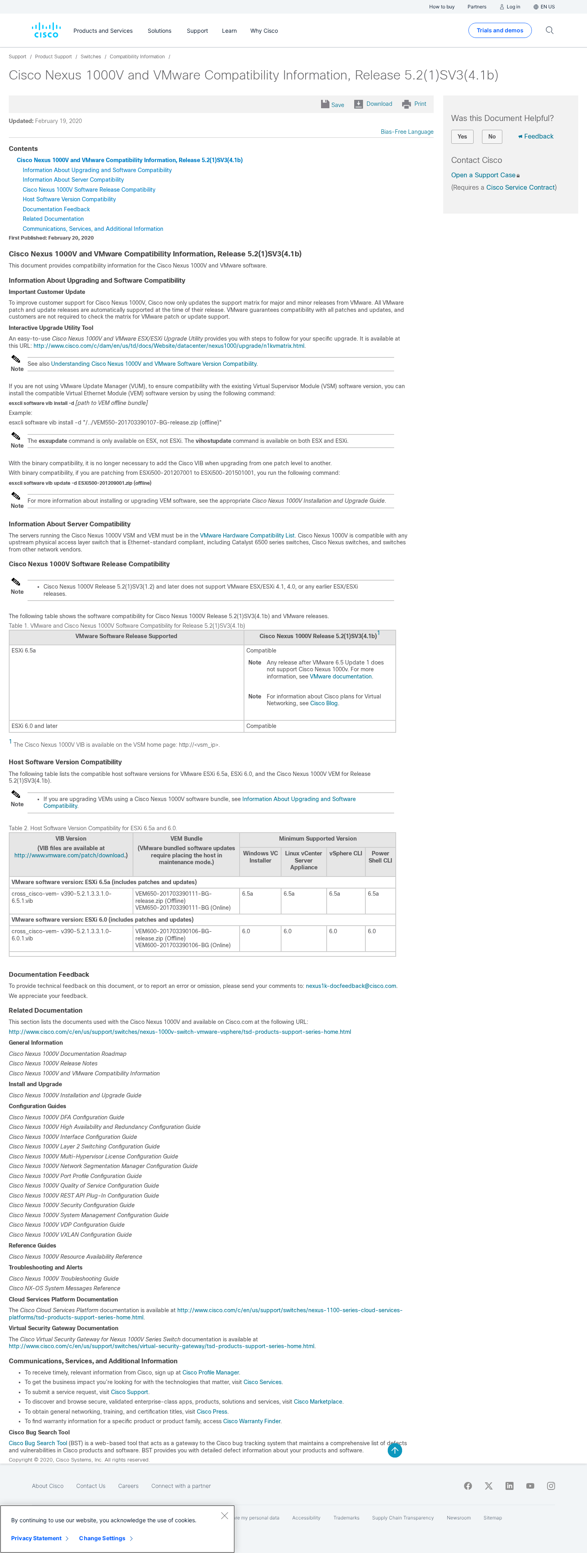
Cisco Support (129, 1392)
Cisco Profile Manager (210, 1372)
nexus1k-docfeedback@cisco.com (351, 986)
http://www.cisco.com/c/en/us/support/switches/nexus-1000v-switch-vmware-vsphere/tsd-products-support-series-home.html (180, 1032)
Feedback (538, 136)
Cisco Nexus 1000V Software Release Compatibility (89, 189)
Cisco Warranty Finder (251, 1421)
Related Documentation (53, 219)
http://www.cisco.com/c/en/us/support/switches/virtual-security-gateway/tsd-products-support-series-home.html (161, 1346)
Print (420, 104)
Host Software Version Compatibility (69, 199)
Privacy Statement (36, 1538)
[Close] (224, 1515)
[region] (117, 1529)
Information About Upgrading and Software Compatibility (97, 170)
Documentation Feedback (56, 209)
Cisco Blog (324, 703)
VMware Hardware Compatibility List (247, 535)
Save (337, 105)
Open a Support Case (483, 175)
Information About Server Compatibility (73, 180)
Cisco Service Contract (520, 187)
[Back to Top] (395, 1450)
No (492, 136)
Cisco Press (212, 1411)
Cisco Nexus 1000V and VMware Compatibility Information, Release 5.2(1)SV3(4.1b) (130, 160)
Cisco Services (263, 1382)
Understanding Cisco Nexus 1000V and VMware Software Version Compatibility (153, 364)
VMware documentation (341, 676)
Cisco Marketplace (317, 1401)
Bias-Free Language (407, 132)
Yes (462, 136)
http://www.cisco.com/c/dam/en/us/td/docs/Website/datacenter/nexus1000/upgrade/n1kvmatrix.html (169, 346)
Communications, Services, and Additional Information (93, 229)
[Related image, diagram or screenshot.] (16, 362)
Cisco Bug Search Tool (38, 1443)
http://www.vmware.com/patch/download (69, 855)
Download (379, 104)
